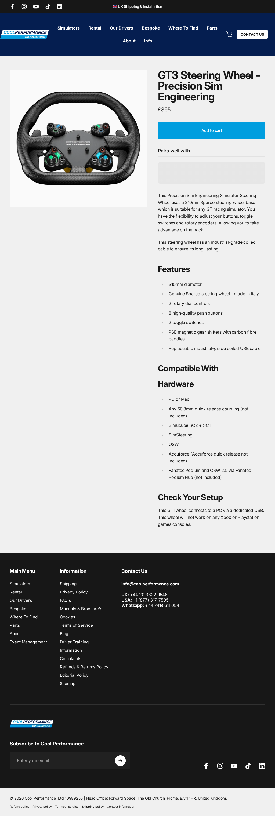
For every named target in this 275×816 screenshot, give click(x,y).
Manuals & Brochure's (81, 608)
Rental (16, 592)
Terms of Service (76, 625)
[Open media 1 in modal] (78, 138)
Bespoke (18, 608)
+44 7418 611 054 (150, 605)
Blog (64, 633)
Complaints (70, 658)
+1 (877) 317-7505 (150, 600)
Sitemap (67, 683)
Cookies (67, 617)
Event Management (28, 641)
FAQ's (65, 600)
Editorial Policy (74, 675)
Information (71, 650)
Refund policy (19, 806)
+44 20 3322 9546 (149, 594)
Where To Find (24, 617)
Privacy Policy (74, 592)
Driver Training (74, 641)
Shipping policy (93, 806)
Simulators (20, 583)
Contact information (121, 806)
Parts (15, 625)
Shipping (68, 583)
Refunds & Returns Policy (84, 666)
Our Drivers (21, 600)
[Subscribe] (120, 760)
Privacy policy (42, 806)
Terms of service (67, 806)
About (15, 633)
